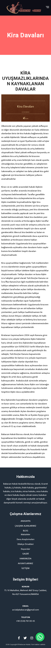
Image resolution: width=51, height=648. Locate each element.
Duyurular (25, 549)
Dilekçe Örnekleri (26, 544)
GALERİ (25, 554)
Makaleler (25, 534)
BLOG (25, 531)
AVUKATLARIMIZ (25, 563)
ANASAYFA (25, 521)
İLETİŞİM (25, 568)
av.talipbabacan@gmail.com (25, 610)
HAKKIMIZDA (25, 558)
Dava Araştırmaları (25, 539)
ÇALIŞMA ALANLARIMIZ (25, 526)
